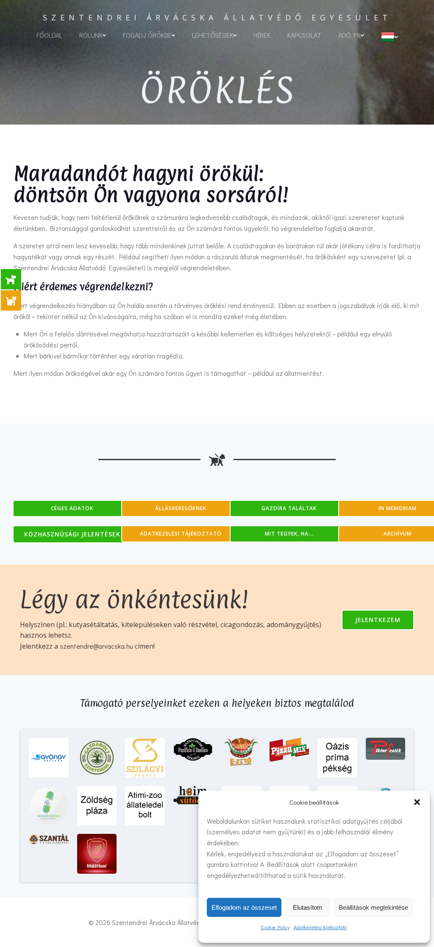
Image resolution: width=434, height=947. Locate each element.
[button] (417, 802)
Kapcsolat (304, 35)
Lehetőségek (212, 35)
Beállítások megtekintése (373, 907)
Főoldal (49, 35)
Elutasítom (308, 907)
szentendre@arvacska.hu (97, 646)
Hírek (261, 35)
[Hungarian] (389, 37)
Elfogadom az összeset (244, 907)
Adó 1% (349, 35)
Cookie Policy (275, 927)
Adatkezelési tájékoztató (320, 927)
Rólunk (91, 35)
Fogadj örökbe (147, 35)
